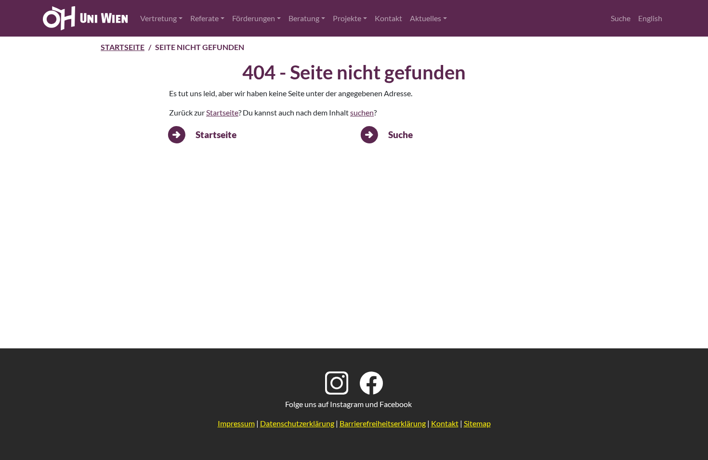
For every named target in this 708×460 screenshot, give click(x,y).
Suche (620, 18)
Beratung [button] (303, 18)
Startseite (122, 46)
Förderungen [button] (253, 18)
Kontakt (388, 18)
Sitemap (477, 423)
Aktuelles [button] (425, 18)
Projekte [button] (347, 18)
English (650, 18)
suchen (362, 112)
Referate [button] (204, 18)
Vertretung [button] (158, 18)
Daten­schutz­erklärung (297, 423)
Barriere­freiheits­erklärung (383, 423)
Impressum (236, 423)
